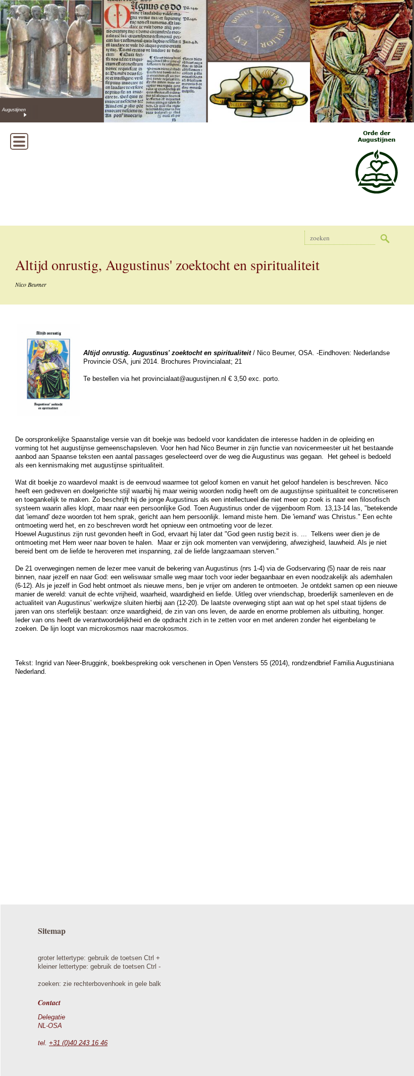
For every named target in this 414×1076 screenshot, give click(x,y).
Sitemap (52, 930)
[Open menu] (19, 141)
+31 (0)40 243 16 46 (78, 1043)
